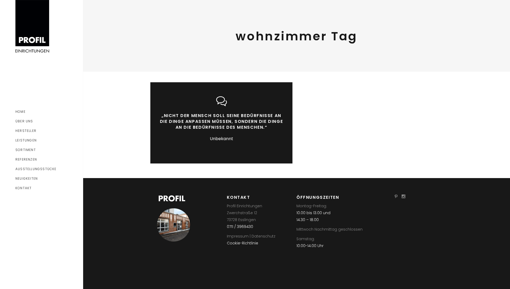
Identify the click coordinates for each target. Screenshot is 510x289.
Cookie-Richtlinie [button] (242, 243)
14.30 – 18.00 (307, 219)
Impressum (238, 236)
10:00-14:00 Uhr (310, 245)
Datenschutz (263, 236)
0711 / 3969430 (240, 226)
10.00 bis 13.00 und (313, 212)
